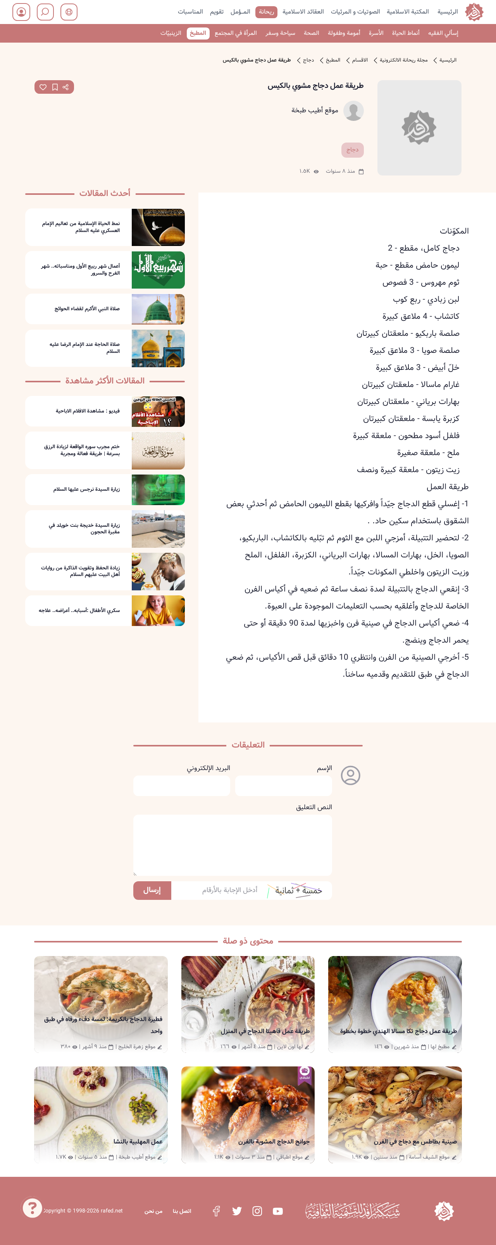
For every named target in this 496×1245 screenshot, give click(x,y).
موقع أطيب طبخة (314, 111)
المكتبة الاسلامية (408, 11)
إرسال (152, 890)
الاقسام (360, 60)
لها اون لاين (290, 1046)
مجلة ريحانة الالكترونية (404, 60)
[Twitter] (237, 1211)
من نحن (153, 1211)
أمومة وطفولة (344, 33)
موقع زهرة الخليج (136, 1046)
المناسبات (190, 11)
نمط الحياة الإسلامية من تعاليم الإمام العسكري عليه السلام (81, 227)
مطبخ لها (440, 1046)
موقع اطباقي (289, 1157)
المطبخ (198, 33)
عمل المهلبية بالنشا (138, 1142)
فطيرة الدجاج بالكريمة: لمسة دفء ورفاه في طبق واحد (103, 1025)
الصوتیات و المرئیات (355, 11)
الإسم (324, 769)
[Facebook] (216, 1211)
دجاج (308, 60)
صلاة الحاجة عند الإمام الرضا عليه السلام (85, 348)
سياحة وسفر (280, 33)
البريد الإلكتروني (208, 769)
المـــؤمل (240, 11)
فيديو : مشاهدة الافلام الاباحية (88, 411)
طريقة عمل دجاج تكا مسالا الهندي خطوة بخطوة (398, 1031)
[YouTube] (278, 1211)
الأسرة (376, 33)
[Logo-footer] (352, 1210)
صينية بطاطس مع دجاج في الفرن (415, 1142)
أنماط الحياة (406, 33)
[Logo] (444, 1211)
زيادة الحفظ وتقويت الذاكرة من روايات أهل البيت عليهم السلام (80, 571)
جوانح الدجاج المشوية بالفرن (274, 1142)
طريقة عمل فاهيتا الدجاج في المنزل (265, 1031)
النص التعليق (314, 808)
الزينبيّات (170, 33)
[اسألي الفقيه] (33, 1208)
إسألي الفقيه (443, 33)
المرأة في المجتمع (236, 33)
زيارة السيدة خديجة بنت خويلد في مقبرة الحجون (84, 529)
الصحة (311, 33)
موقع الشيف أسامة (429, 1157)
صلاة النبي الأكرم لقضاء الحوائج (87, 309)
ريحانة (266, 11)
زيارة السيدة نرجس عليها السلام (86, 490)
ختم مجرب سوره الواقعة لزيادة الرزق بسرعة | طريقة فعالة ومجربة (82, 450)
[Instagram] (257, 1211)
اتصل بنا (182, 1211)
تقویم (217, 11)
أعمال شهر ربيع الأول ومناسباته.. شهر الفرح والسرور (80, 270)
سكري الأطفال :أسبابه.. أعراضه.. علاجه (79, 610)
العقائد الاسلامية (303, 11)
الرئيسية (447, 11)
